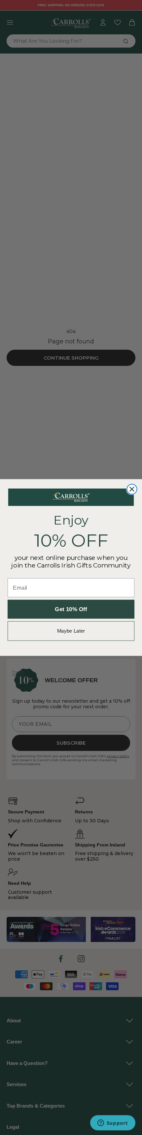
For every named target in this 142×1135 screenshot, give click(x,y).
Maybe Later (71, 631)
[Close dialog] (132, 489)
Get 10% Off (71, 609)
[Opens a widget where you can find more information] (112, 1123)
